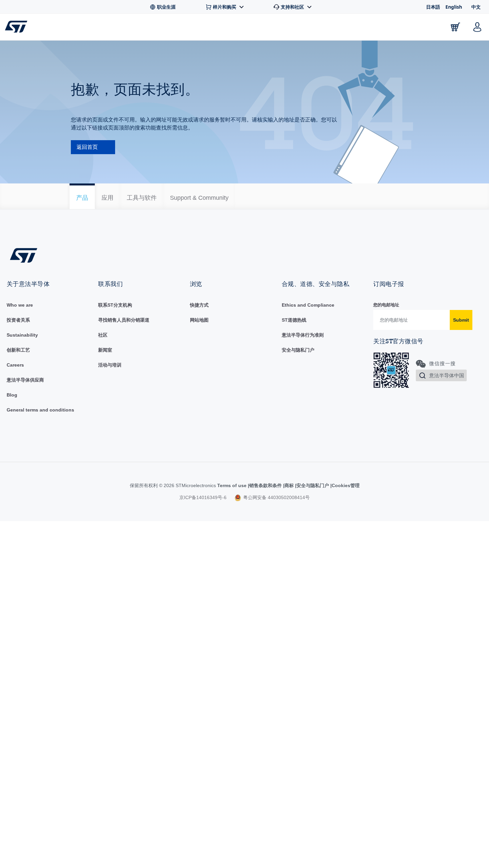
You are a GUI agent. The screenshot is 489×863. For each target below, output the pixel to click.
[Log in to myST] (477, 27)
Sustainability (22, 335)
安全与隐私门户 (298, 350)
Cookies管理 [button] (346, 485)
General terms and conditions (40, 410)
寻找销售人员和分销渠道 (123, 320)
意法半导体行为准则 (303, 335)
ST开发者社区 (254, 28)
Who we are (20, 305)
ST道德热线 (294, 320)
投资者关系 (18, 320)
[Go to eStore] (455, 27)
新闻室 (105, 350)
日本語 (433, 7)
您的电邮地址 (386, 304)
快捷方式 (199, 305)
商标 (289, 485)
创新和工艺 (18, 350)
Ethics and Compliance (308, 305)
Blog (12, 395)
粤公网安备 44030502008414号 (276, 497)
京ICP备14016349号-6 (203, 497)
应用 (168, 28)
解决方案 (205, 28)
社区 (102, 335)
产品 (89, 28)
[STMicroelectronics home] (17, 27)
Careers (15, 365)
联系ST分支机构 (115, 305)
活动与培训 (109, 365)
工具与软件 (129, 28)
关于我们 (418, 28)
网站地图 (199, 320)
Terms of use (232, 485)
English (453, 7)
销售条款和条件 (265, 485)
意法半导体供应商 (25, 380)
